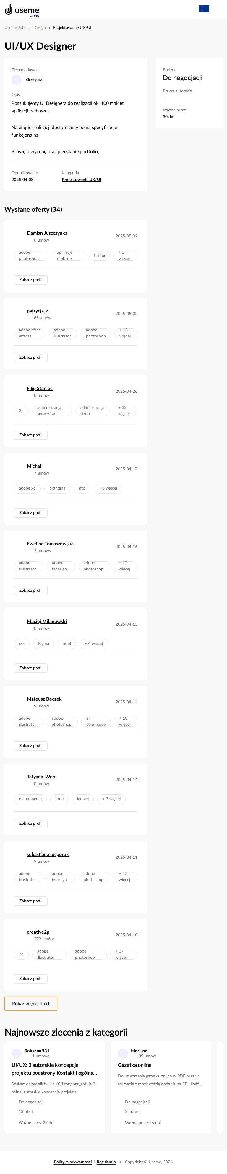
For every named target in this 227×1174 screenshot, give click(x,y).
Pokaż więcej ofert (31, 1003)
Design (39, 28)
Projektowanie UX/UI (72, 28)
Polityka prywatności (73, 1162)
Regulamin (106, 1162)
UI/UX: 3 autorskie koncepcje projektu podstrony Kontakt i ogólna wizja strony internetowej (52, 1070)
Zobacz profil (30, 280)
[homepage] (19, 9)
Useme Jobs (15, 28)
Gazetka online (135, 1065)
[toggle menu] (217, 9)
